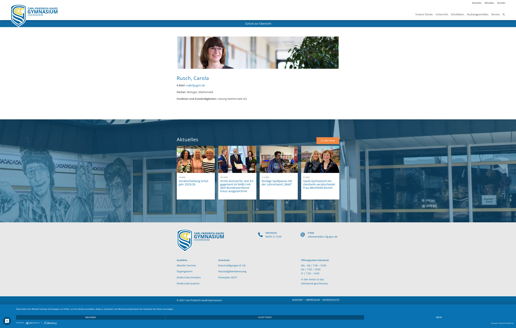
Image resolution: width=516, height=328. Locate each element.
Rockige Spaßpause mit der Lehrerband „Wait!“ (277, 182)
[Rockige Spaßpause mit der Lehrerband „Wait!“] (279, 159)
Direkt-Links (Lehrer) (188, 283)
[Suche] (503, 12)
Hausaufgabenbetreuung (232, 271)
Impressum (494, 323)
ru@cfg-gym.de (195, 85)
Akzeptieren (265, 317)
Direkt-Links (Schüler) (188, 277)
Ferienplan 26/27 (227, 277)
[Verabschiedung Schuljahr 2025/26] (196, 159)
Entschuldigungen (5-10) (231, 265)
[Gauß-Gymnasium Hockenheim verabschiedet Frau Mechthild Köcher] (320, 159)
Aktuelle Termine (186, 265)
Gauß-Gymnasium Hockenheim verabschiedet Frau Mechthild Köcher (319, 184)
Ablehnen (90, 317)
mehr (439, 317)
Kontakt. (501, 2)
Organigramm (185, 271)
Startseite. (477, 2)
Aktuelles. (489, 2)
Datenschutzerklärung (506, 323)
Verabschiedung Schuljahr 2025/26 (194, 182)
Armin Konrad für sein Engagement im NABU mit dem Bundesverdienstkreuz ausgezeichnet (237, 186)
